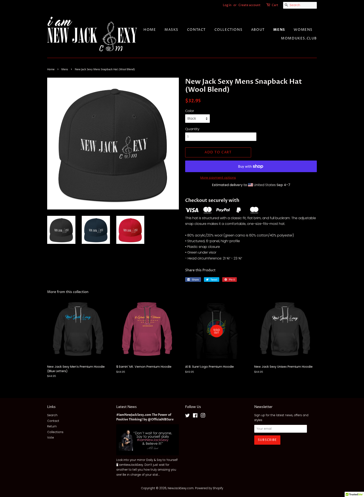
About (258, 29)
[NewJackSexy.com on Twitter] (187, 416)
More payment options (218, 177)
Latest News (126, 407)
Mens (279, 29)
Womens (303, 29)
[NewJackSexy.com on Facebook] (195, 416)
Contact (196, 29)
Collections (228, 29)
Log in (227, 5)
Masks (171, 29)
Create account (249, 5)
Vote (50, 438)
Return (52, 426)
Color (189, 110)
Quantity (192, 129)
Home (149, 29)
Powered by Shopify (209, 488)
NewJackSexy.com (181, 488)
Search (52, 415)
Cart (275, 5)
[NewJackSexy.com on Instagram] (203, 416)
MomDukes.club (299, 38)
